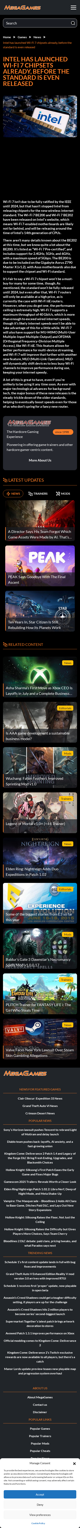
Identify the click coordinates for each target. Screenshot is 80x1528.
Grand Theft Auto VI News (40, 1106)
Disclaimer (40, 1412)
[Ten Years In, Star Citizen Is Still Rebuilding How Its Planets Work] (40, 610)
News (37, 37)
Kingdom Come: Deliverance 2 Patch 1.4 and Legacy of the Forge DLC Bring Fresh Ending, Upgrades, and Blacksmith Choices (40, 1158)
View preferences (40, 1515)
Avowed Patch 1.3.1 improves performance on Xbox (40, 1333)
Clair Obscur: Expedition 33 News (40, 1098)
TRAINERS (40, 493)
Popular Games (40, 1428)
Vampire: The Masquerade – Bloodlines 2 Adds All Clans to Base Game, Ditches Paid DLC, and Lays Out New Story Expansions (40, 1205)
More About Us (40, 460)
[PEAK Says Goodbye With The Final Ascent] (40, 565)
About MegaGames (40, 1397)
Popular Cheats (40, 1451)
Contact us (40, 1404)
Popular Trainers (40, 1436)
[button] (74, 1463)
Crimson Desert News (40, 1113)
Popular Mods (40, 1443)
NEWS (15, 493)
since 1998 (62, 432)
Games (22, 37)
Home (7, 37)
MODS (65, 493)
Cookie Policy (38, 1523)
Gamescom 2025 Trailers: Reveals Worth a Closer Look (40, 1181)
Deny (40, 1504)
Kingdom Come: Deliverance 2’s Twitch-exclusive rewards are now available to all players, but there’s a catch (40, 1357)
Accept (40, 1494)
